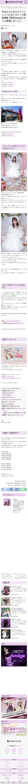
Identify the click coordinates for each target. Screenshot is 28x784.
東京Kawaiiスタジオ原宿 (21, 485)
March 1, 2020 (19, 323)
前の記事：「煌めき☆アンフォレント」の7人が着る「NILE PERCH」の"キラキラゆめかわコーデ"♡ (7, 575)
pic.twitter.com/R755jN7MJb (12, 321)
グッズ (19, 619)
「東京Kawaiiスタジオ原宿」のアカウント (11, 378)
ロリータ (11, 485)
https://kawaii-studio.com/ (15, 132)
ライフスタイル (21, 766)
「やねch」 (10, 86)
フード (7, 764)
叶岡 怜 (5, 28)
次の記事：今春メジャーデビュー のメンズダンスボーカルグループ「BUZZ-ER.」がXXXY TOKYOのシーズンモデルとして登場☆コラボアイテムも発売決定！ (21, 575)
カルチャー (20, 608)
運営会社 (21, 775)
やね (25, 483)
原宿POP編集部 (15, 594)
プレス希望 (21, 777)
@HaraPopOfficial (16, 399)
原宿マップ (21, 771)
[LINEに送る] (22, 489)
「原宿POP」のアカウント (7, 376)
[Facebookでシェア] (14, 489)
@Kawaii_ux (9, 133)
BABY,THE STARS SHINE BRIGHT (14, 483)
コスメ (21, 761)
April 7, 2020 (19, 415)
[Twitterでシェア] (5, 489)
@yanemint (9, 82)
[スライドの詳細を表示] (14, 666)
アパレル (13, 25)
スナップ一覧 (7, 771)
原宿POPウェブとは (7, 775)
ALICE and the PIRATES (21, 481)
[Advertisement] (14, 530)
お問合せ (7, 777)
